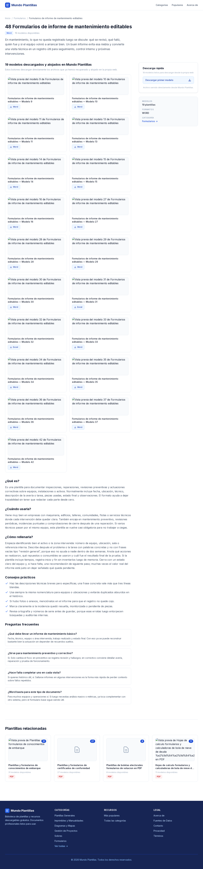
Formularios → (150, 121)
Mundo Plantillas (22, 810)
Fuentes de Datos (163, 820)
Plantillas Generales (65, 815)
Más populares (112, 815)
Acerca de (192, 5)
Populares (177, 5)
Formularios (20, 18)
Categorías (162, 5)
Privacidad (159, 830)
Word (15, 107)
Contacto (158, 825)
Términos (158, 836)
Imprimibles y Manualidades (69, 820)
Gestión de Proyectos (66, 830)
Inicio (7, 18)
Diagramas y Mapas (65, 825)
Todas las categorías (115, 820)
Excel (79, 307)
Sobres (58, 836)
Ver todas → (61, 846)
